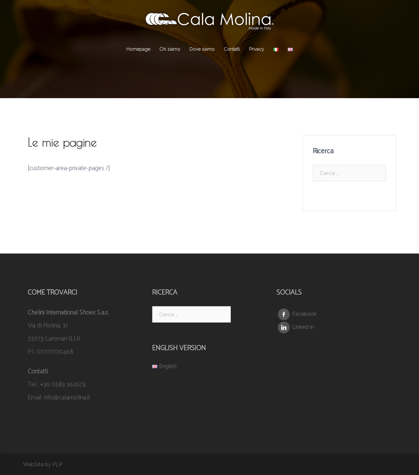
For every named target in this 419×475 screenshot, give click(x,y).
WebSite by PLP (42, 464)
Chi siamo (169, 49)
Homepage (138, 49)
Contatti (232, 49)
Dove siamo (202, 49)
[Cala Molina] (209, 23)
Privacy (256, 49)
